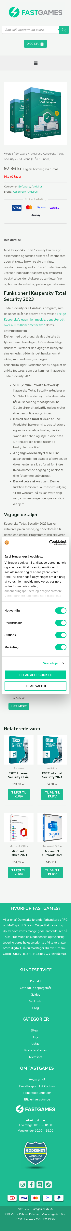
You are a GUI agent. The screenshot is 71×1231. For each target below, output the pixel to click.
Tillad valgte (35, 686)
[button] (35, 63)
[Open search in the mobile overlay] (35, 30)
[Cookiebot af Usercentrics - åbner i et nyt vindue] (50, 542)
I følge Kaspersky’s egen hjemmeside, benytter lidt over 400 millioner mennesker (35, 319)
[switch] (60, 623)
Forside (8, 154)
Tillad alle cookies (35, 675)
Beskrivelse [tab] (12, 240)
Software (21, 154)
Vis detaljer (51, 663)
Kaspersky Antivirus (25, 192)
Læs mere (19, 706)
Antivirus (35, 154)
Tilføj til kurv (18, 794)
